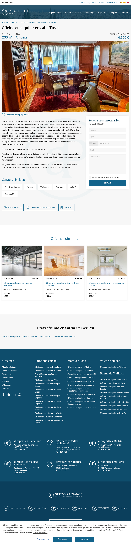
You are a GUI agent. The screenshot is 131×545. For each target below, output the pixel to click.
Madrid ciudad (76, 361)
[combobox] (93, 143)
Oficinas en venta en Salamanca (80, 381)
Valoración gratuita (87, 2)
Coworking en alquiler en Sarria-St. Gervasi (57, 336)
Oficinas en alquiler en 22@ (46, 380)
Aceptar (84, 539)
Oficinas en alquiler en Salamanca (81, 378)
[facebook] (3, 395)
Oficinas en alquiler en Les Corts (48, 413)
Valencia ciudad (110, 361)
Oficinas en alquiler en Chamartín (81, 394)
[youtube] (8, 395)
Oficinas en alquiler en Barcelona (48, 370)
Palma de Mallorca (112, 373)
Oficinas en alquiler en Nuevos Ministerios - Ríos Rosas (80, 389)
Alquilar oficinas (56, 12)
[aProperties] (14, 508)
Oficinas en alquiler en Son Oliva (113, 409)
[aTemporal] (38, 508)
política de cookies (39, 533)
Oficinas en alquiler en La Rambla (114, 405)
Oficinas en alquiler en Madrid (80, 370)
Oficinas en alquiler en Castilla (80, 398)
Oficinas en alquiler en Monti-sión (114, 402)
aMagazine (6, 385)
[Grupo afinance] (65, 498)
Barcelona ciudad (9, 22)
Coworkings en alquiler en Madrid (81, 374)
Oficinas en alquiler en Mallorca (113, 379)
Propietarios (102, 12)
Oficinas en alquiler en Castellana (81, 407)
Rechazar (62, 539)
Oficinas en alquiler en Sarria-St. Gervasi (38, 22)
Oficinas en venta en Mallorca (112, 383)
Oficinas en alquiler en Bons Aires (114, 413)
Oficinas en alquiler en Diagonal (48, 417)
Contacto (125, 12)
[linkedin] (14, 395)
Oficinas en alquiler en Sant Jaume (114, 392)
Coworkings (89, 12)
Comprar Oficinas (73, 12)
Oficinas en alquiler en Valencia (113, 367)
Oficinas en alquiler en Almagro (80, 385)
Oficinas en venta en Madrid (79, 367)
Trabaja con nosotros (108, 2)
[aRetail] (120, 508)
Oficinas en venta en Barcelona (48, 367)
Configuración (43, 539)
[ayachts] (100, 508)
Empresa (114, 12)
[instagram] (19, 395)
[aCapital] (80, 508)
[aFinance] (60, 508)
